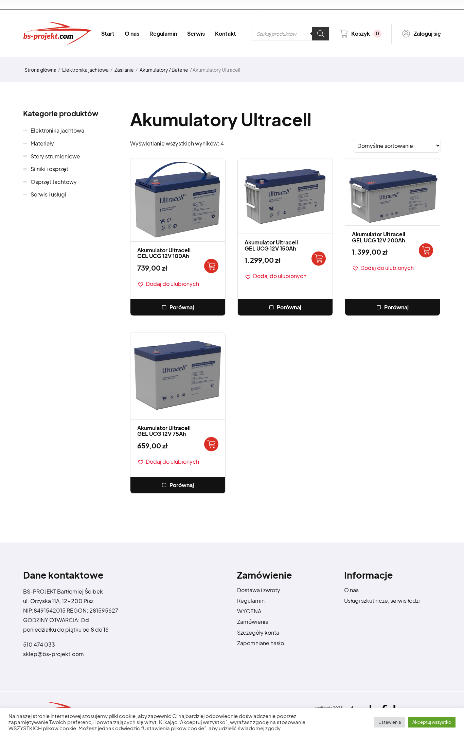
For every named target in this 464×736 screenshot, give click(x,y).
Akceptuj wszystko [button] (431, 722)
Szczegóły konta (258, 632)
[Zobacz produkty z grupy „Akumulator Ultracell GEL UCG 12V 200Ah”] (426, 250)
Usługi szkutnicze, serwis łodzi (382, 600)
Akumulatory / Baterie (164, 70)
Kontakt (225, 33)
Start (107, 33)
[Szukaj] (320, 33)
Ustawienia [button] (389, 722)
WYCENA (249, 611)
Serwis (196, 33)
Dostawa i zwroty (258, 590)
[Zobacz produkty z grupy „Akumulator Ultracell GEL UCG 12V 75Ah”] (211, 444)
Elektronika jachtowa (85, 70)
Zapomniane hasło (260, 643)
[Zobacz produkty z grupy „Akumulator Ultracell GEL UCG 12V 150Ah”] (318, 258)
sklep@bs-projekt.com (53, 653)
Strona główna (40, 70)
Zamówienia (252, 621)
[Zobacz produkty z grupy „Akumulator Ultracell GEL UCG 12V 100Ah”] (211, 266)
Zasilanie (124, 70)
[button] (168, 284)
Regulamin (163, 33)
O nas (132, 33)
